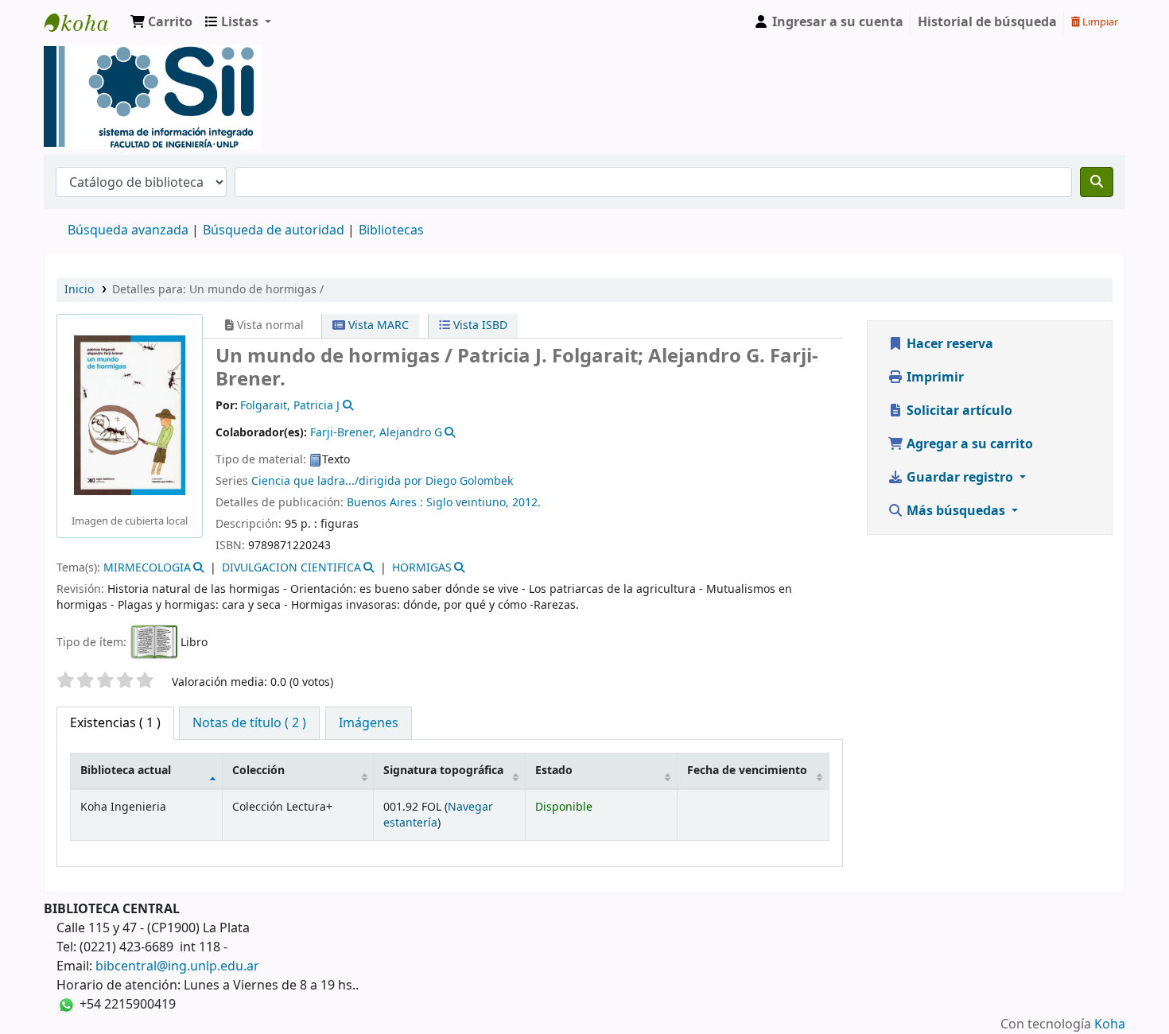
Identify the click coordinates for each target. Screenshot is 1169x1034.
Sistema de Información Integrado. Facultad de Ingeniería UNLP (84, 22)
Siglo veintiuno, (469, 502)
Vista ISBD (478, 325)
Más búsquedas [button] (955, 511)
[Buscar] (1096, 182)
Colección (258, 770)
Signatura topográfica (443, 770)
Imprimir (933, 377)
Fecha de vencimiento (747, 770)
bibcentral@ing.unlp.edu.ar (177, 966)
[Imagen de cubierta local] (129, 414)
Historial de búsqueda (987, 22)
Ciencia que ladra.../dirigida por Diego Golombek (382, 481)
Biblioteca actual (125, 770)
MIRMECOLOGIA (147, 568)
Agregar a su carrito (968, 444)
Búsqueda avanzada (128, 230)
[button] (161, 22)
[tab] (249, 723)
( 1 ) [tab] (115, 723)
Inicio (79, 289)
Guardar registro (959, 477)
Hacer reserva (948, 344)
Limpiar (1099, 21)
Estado (554, 770)
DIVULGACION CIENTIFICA (291, 568)
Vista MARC (377, 325)
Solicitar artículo (957, 410)
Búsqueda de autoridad (273, 230)
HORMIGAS (422, 568)
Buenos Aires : (386, 502)
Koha (1109, 1024)
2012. (526, 502)
